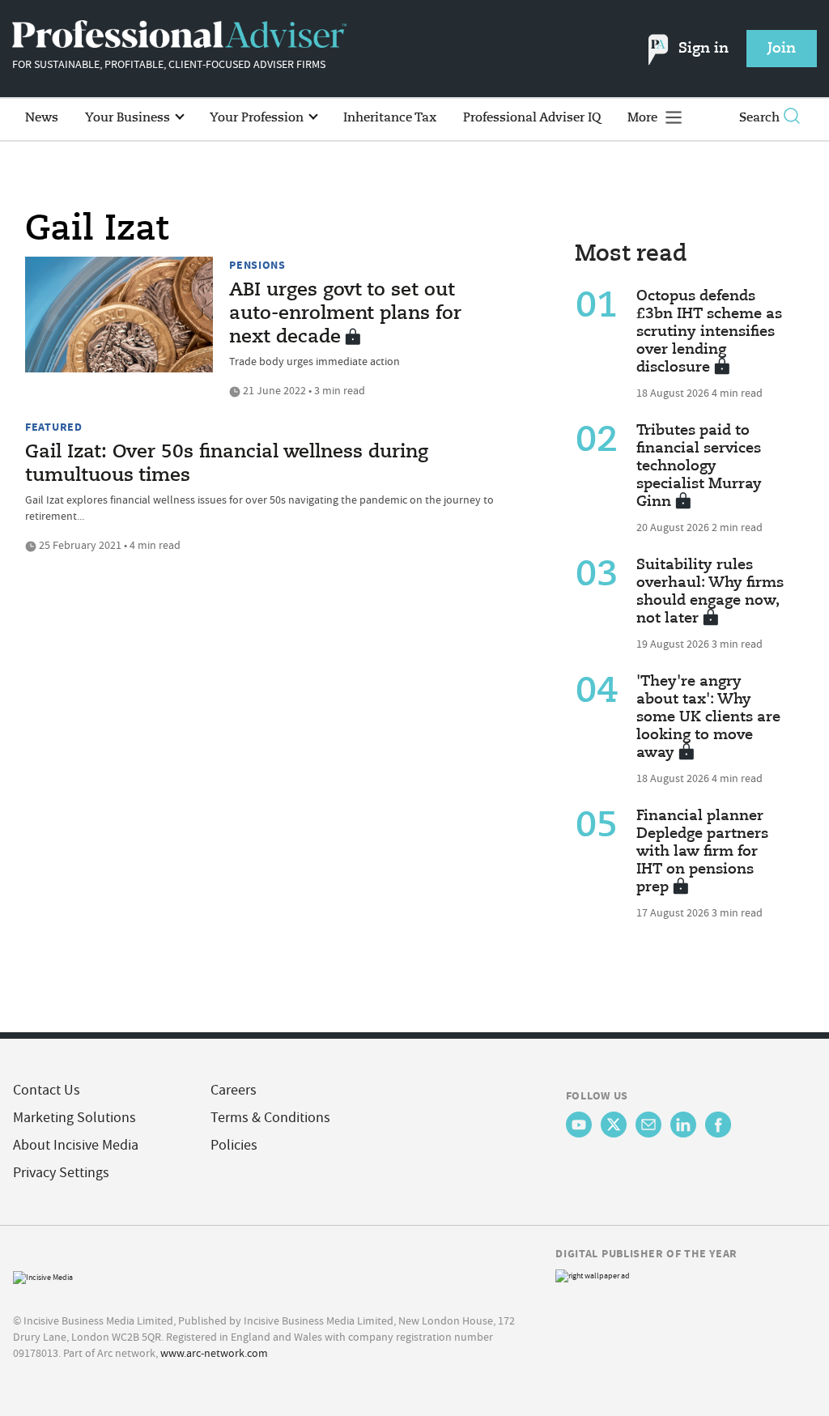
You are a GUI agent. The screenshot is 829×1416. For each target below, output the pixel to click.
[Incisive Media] (43, 1275)
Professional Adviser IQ (532, 118)
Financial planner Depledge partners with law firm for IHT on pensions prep (702, 852)
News (41, 118)
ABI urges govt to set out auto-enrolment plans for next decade (345, 314)
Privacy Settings (61, 1172)
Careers (233, 1090)
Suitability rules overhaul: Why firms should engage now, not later (710, 592)
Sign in (703, 48)
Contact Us (46, 1090)
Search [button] (759, 118)
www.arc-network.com (214, 1353)
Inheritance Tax (389, 118)
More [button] (644, 118)
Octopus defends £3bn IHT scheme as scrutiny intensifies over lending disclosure (709, 332)
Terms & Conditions (270, 1117)
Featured (54, 427)
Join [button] (781, 48)
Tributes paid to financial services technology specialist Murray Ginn (699, 466)
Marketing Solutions (74, 1117)
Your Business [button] (129, 118)
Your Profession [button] (258, 118)
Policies (233, 1145)
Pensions (257, 265)
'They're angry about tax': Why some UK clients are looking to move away (708, 717)
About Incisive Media (75, 1145)
